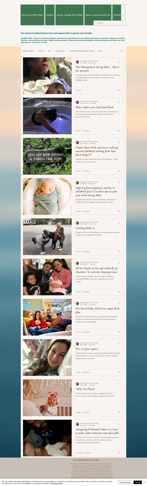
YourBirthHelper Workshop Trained (81, 51)
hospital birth (60, 51)
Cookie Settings (125, 482)
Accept (137, 482)
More (100, 51)
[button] (121, 51)
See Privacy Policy (56, 483)
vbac (49, 51)
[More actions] (119, 62)
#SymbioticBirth (28, 51)
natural (41, 51)
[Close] (144, 482)
